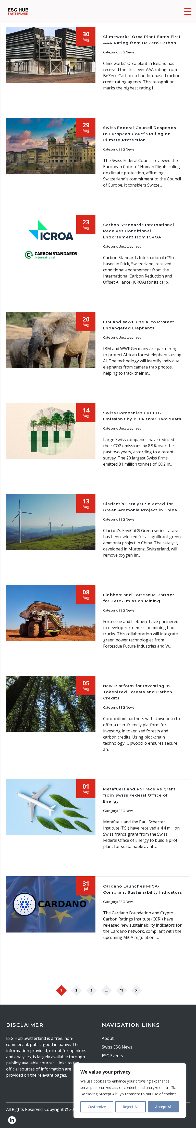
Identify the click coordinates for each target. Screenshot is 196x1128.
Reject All (130, 1106)
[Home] (18, 11)
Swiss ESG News (117, 1047)
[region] (130, 1090)
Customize (97, 1106)
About (108, 1038)
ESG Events (112, 1055)
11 (121, 990)
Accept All (163, 1106)
